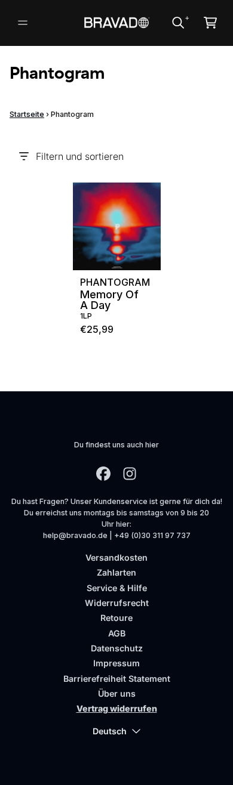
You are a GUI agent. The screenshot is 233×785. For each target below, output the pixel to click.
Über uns (117, 693)
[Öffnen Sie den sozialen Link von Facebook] (103, 474)
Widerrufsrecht (117, 603)
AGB (116, 633)
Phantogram (115, 282)
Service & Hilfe (117, 588)
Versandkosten (116, 557)
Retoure (116, 618)
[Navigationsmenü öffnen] (23, 23)
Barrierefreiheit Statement (116, 678)
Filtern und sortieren (80, 156)
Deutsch (110, 731)
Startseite (27, 114)
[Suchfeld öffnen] (177, 22)
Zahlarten (116, 572)
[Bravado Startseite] (116, 22)
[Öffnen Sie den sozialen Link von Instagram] (129, 474)
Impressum (116, 663)
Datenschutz (117, 648)
